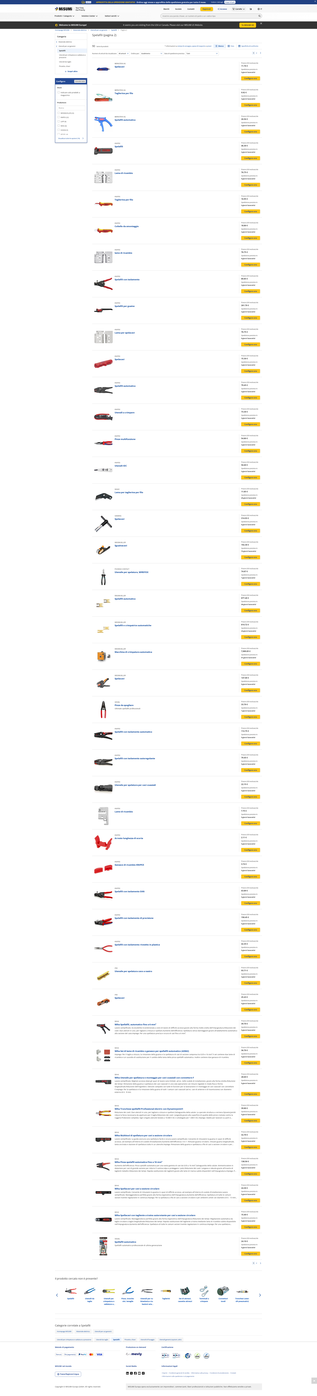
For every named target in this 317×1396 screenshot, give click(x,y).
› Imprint (164, 1373)
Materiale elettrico (80, 30)
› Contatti (233, 1373)
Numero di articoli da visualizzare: (104, 53)
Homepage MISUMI (62, 30)
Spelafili (114, 30)
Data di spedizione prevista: (174, 53)
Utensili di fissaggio (148, 1339)
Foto (232, 46)
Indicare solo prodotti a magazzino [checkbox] (70, 93)
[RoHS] (197, 1356)
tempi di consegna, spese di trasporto (191, 46)
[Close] (261, 23)
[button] (230, 2)
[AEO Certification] (187, 1356)
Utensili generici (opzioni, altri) (170, 1339)
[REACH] (206, 1356)
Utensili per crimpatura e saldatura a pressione (72, 56)
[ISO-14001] (176, 1356)
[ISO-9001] (165, 1356)
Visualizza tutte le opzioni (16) (69, 138)
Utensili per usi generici (99, 30)
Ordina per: (135, 53)
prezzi (209, 46)
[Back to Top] (314, 1381)
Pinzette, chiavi (64, 66)
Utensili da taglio (65, 62)
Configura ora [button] (250, 78)
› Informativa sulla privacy (199, 1373)
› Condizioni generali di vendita (178, 1373)
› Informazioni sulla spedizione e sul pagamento (177, 1376)
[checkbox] (71, 113)
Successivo (260, 53)
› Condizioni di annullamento (219, 1373)
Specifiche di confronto (249, 46)
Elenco (221, 46)
